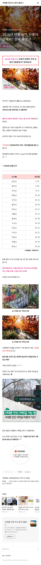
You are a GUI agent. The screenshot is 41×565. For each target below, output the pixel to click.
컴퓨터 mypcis (7, 560)
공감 (3, 556)
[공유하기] (9, 472)
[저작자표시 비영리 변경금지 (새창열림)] (27, 472)
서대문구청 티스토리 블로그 (13, 3)
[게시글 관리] (12, 472)
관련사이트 (5, 549)
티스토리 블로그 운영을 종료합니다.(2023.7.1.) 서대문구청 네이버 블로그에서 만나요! (16, 529)
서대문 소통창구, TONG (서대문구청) (14, 553)
